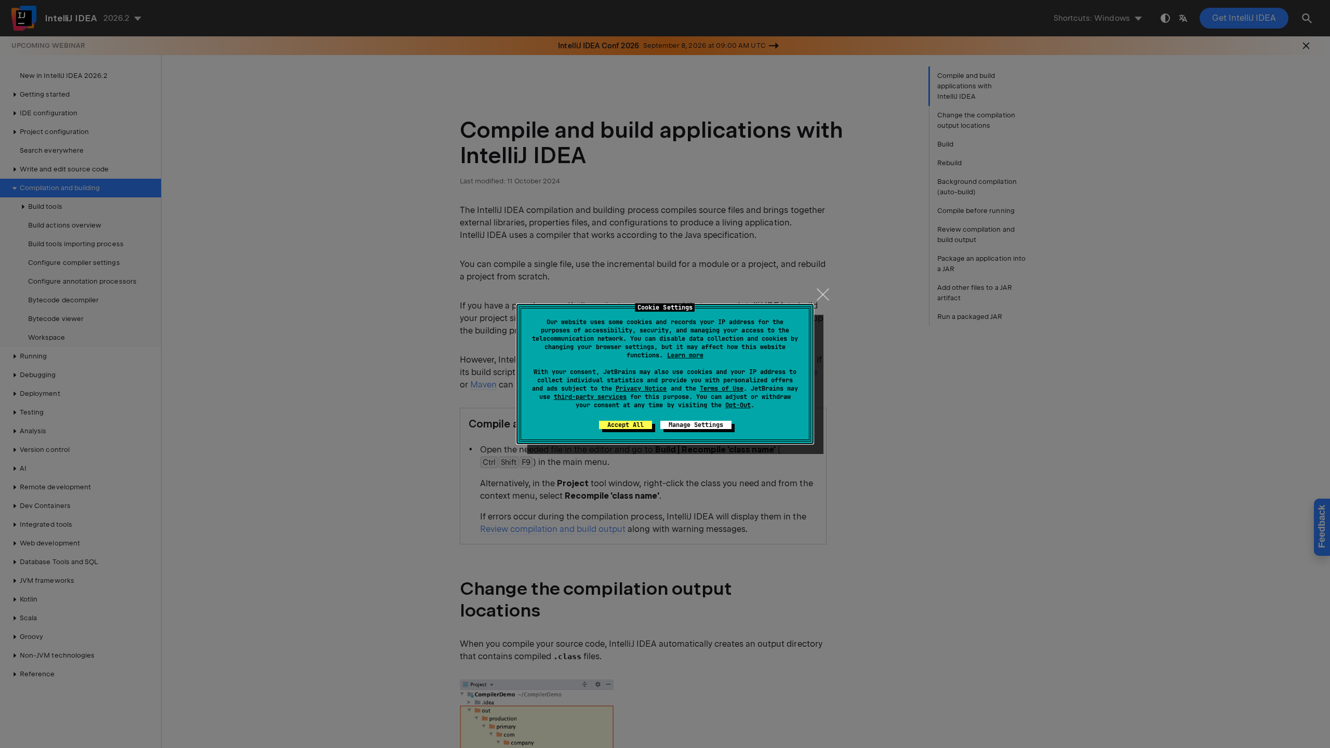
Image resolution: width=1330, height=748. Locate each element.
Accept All (625, 425)
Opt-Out (738, 405)
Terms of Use (721, 388)
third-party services (590, 397)
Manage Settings (696, 425)
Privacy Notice (641, 388)
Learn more (685, 355)
